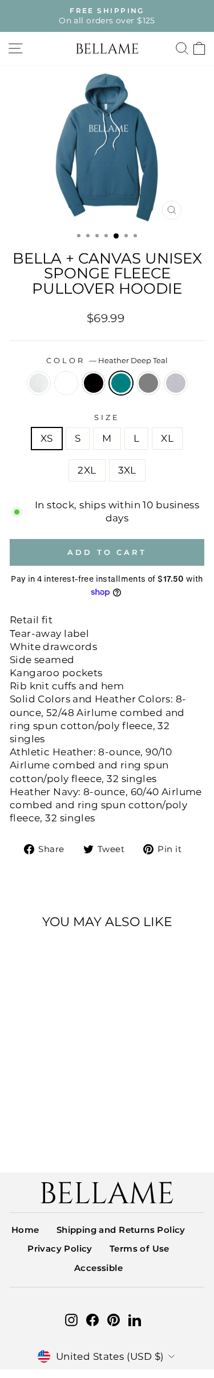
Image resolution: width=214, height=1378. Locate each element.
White (66, 383)
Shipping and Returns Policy (120, 1229)
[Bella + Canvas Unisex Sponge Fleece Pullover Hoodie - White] (33, 1122)
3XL (127, 470)
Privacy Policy (59, 1248)
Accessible (98, 1267)
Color (107, 360)
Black (93, 383)
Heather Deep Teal (121, 383)
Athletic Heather (175, 383)
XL (167, 438)
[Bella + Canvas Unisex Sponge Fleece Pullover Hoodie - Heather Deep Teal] (59, 1122)
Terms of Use (139, 1248)
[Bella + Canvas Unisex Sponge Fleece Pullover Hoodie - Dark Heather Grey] (72, 1122)
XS (47, 438)
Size (107, 417)
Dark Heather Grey (148, 383)
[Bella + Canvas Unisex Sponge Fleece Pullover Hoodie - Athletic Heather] (46, 1133)
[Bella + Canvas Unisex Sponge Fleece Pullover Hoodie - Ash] (20, 1122)
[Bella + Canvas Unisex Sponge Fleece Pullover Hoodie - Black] (46, 1122)
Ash (38, 383)
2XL (87, 470)
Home (25, 1229)
